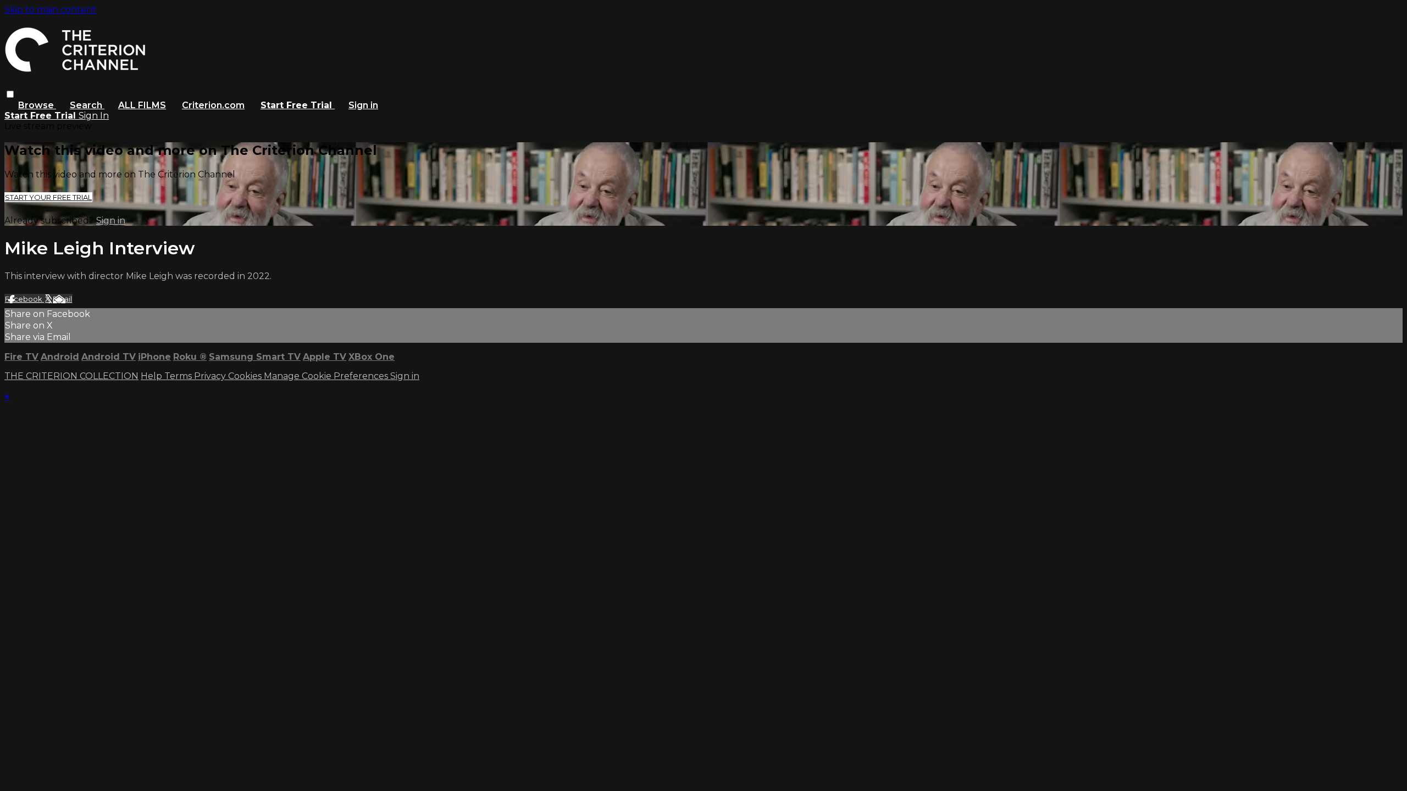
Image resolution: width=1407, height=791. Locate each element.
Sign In (94, 115)
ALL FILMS (142, 105)
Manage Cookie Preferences (327, 376)
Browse (37, 105)
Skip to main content (50, 9)
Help (152, 376)
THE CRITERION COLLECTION (71, 376)
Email (62, 298)
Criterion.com (213, 105)
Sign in (363, 105)
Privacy (211, 376)
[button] (10, 94)
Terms (179, 376)
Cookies (246, 376)
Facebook (24, 298)
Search (87, 105)
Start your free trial (48, 197)
